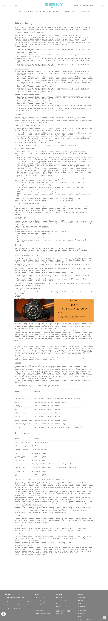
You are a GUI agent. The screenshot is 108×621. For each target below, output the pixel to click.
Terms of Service (72, 317)
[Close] (91, 301)
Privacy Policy (62, 317)
